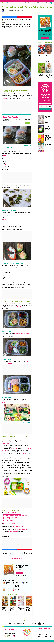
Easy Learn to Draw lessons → (29, 0)
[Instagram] (17, 575)
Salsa (4, 158)
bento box (25, 453)
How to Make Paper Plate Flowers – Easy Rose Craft (8, 583)
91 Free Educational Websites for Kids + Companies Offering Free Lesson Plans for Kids (18, 585)
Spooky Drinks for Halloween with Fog (47, 127)
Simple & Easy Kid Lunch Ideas (10, 520)
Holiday (43, 2)
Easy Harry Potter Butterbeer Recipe (9, 589)
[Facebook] (21, 575)
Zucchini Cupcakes (26, 333)
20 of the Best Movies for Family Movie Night (41, 57)
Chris (6, 10)
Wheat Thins (6, 157)
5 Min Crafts (48, 636)
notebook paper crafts (13, 531)
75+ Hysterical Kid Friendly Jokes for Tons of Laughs (48, 58)
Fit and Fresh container (22, 306)
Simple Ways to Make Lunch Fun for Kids (12, 514)
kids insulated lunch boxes (21, 529)
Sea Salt (5, 220)
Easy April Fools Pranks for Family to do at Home (49, 76)
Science (36, 2)
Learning (32, 2)
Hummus (5, 155)
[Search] (51, 3)
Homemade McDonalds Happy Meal (11, 525)
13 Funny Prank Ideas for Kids (17, 589)
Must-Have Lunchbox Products (10, 523)
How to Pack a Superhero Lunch (10, 517)
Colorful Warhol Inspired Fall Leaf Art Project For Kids (48, 138)
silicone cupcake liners (10, 454)
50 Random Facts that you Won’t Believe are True (41, 76)
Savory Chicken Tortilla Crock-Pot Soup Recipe (29, 609)
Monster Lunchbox (7, 518)
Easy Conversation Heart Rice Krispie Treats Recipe (21, 610)
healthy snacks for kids (18, 526)
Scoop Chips (6, 160)
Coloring (26, 2)
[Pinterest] (25, 575)
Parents (20, 558)
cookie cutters (14, 448)
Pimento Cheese (7, 274)
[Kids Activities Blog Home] (5, 3)
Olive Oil (5, 219)
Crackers (5, 164)
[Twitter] (23, 575)
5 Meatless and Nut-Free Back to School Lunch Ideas (15, 515)
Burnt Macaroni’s (18, 333)
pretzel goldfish (24, 334)
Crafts (29, 2)
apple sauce (29, 361)
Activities (22, 2)
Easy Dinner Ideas (15, 558)
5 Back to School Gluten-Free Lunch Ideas (12, 521)
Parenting (39, 2)
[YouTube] (19, 575)
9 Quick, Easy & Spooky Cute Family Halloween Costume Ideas (48, 119)
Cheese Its (10, 363)
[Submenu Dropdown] (23, 2)
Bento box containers (9, 303)
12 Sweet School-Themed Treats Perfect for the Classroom (12, 611)
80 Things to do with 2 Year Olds (27, 583)
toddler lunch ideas (10, 528)
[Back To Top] (3, 627)
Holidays (48, 634)
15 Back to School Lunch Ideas (10, 512)
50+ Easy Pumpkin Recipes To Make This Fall (4, 609)
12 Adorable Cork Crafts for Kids (48, 145)
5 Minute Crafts (48, 2)
